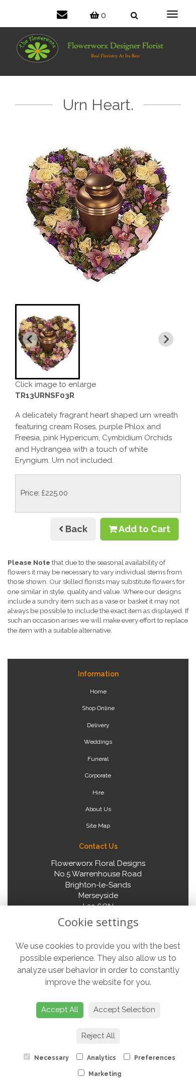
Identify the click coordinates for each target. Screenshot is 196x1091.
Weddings (98, 741)
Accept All (59, 1009)
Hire (98, 792)
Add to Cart (143, 529)
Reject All (98, 1035)
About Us (98, 809)
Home (98, 691)
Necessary (51, 1057)
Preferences (154, 1057)
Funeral (98, 758)
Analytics (100, 1057)
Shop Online (98, 708)
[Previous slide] (30, 339)
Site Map (98, 825)
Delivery (98, 725)
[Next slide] (165, 339)
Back (75, 529)
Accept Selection (124, 1009)
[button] (47, 341)
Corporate (98, 775)
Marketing (104, 1073)
